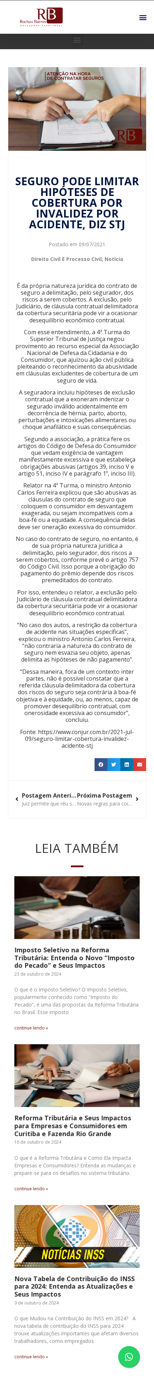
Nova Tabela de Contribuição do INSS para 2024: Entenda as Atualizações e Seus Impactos (74, 1286)
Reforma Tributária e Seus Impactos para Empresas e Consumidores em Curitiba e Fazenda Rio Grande (72, 1125)
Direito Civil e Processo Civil (66, 259)
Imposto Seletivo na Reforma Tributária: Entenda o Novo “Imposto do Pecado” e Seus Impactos (74, 958)
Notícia (114, 259)
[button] (143, 17)
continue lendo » (31, 1028)
